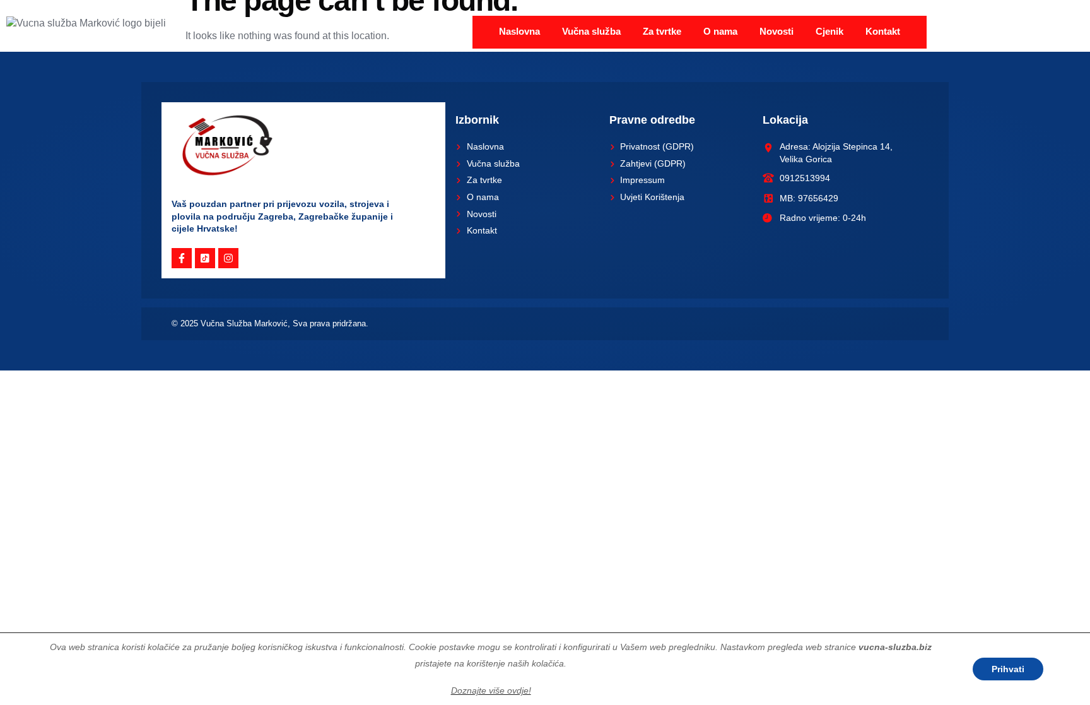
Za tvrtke (662, 31)
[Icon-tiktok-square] (205, 258)
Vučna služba (591, 31)
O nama (720, 31)
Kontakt (882, 31)
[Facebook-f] (182, 258)
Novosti (776, 31)
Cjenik (829, 31)
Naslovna (519, 31)
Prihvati (1008, 669)
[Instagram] (228, 258)
